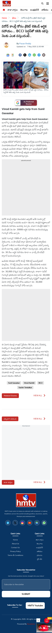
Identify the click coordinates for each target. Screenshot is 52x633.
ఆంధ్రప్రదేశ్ (34, 9)
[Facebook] (20, 54)
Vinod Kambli (29, 382)
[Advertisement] (26, 190)
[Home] (3, 10)
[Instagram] (22, 522)
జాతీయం (45, 9)
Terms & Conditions (15, 555)
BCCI (40, 382)
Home (4, 18)
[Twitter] (24, 54)
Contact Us (15, 547)
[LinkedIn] (29, 54)
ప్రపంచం (39, 555)
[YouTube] (29, 522)
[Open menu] (47, 3)
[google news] (37, 522)
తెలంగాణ (24, 9)
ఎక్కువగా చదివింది (10, 419)
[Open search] (42, 3)
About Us (15, 543)
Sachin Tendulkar (25, 387)
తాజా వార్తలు (13, 9)
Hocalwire (31, 624)
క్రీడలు (14, 18)
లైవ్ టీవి (39, 559)
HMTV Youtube (35, 605)
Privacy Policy (15, 551)
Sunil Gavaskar (14, 382)
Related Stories (10, 396)
